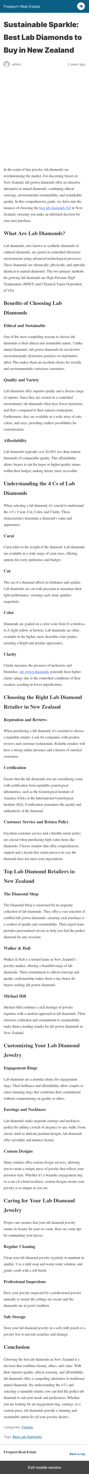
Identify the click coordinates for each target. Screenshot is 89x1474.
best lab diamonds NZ (55, 207)
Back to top (77, 1454)
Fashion (27, 1427)
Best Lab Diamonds (27, 1437)
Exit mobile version (44, 1467)
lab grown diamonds (34, 671)
